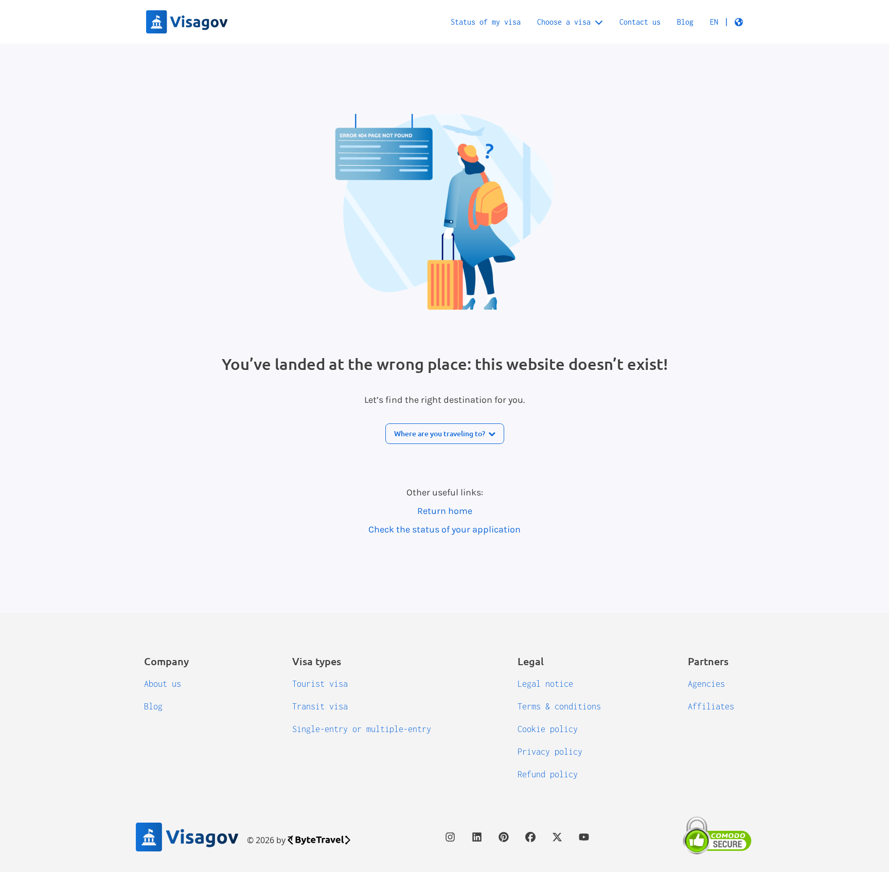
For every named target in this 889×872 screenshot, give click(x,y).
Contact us (640, 21)
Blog (685, 21)
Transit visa (320, 706)
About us (162, 683)
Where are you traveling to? (439, 433)
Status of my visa (486, 21)
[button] (726, 22)
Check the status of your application (444, 529)
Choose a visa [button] (564, 21)
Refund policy (548, 774)
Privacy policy (550, 751)
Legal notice (545, 683)
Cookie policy (548, 729)
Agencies (706, 683)
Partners (708, 661)
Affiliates (711, 706)
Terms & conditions (559, 706)
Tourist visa (320, 683)
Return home (444, 511)
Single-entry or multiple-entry (361, 729)
